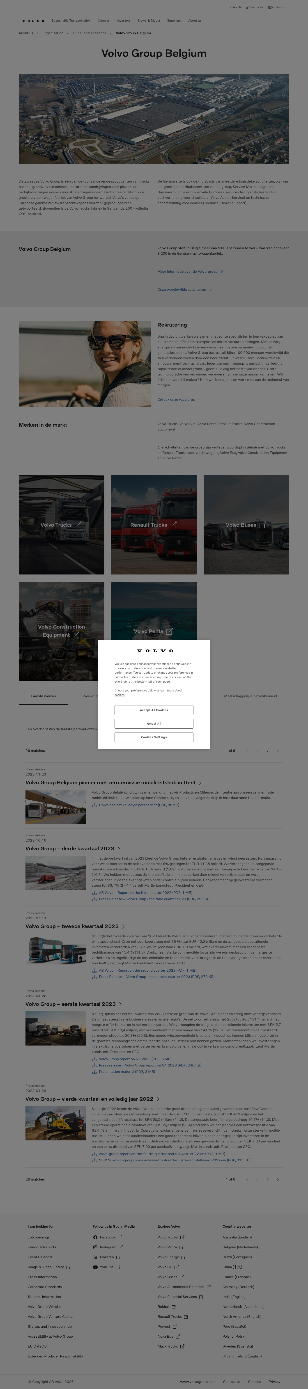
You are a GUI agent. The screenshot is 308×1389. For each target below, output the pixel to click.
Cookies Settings (154, 737)
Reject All (154, 723)
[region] (154, 694)
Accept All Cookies (154, 710)
